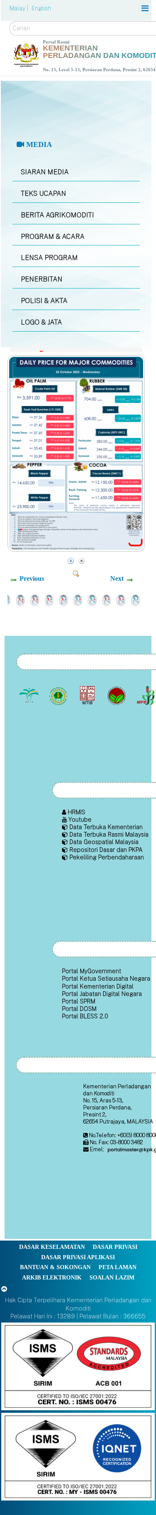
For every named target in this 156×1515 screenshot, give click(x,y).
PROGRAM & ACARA (52, 236)
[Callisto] (78, 1366)
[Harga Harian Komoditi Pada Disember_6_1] (34, 599)
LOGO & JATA (41, 322)
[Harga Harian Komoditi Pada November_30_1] (92, 599)
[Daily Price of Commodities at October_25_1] (77, 549)
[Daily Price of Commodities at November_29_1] (106, 599)
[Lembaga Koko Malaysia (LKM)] (117, 695)
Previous (32, 578)
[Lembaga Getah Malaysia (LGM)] (59, 695)
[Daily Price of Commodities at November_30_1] (78, 599)
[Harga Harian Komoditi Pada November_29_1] (120, 599)
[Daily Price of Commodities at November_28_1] (135, 599)
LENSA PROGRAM (49, 258)
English (41, 8)
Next (117, 578)
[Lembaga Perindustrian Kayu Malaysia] (88, 695)
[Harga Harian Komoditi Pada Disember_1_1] (63, 599)
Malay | (20, 8)
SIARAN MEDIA (45, 172)
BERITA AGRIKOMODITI (57, 215)
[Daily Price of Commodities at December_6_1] (20, 599)
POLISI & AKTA (44, 301)
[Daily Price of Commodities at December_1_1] (49, 599)
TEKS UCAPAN (43, 193)
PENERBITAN (41, 279)
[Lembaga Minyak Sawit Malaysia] (30, 695)
